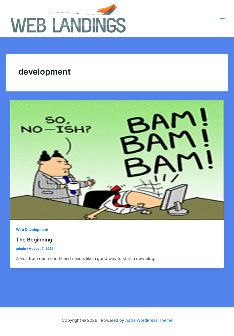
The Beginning (34, 239)
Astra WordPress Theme (148, 320)
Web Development (32, 230)
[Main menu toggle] (222, 18)
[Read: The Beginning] (117, 159)
